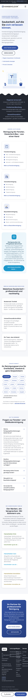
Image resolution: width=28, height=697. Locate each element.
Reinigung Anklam (18, 661)
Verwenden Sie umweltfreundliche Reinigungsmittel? (9, 488)
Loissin (12, 384)
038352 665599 (20, 1)
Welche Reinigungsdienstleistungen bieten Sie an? (12, 431)
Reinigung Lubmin (18, 669)
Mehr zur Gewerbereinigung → (12, 195)
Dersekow (13, 392)
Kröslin (14, 388)
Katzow (21, 388)
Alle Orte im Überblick (18, 674)
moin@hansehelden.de (8, 680)
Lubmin (22, 380)
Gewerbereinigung (11, 654)
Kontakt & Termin (24, 653)
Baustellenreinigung (11, 656)
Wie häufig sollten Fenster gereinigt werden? (11, 471)
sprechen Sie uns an (20, 403)
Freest (5, 384)
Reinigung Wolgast (18, 656)
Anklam (22, 376)
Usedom (6, 380)
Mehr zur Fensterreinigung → (12, 165)
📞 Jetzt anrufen (14, 632)
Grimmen (14, 380)
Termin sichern (20, 694)
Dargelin (22, 392)
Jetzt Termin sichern (10, 48)
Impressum (24, 663)
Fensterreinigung (11, 651)
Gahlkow (7, 388)
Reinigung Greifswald (18, 652)
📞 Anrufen (7, 694)
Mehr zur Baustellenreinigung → (13, 225)
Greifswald (6, 376)
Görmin (6, 392)
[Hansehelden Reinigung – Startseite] (10, 7)
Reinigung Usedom (18, 665)
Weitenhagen (20, 384)
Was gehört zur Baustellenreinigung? (10, 479)
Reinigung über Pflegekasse (24, 659)
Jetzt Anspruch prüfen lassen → (14, 268)
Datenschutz (24, 666)
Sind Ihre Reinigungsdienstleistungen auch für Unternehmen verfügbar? (12, 462)
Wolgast (15, 376)
